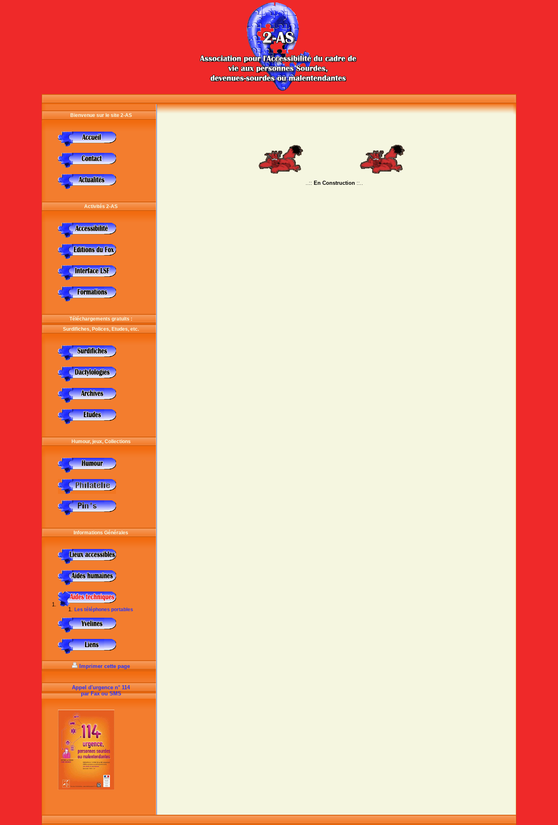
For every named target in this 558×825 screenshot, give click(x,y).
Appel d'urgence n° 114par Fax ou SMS (101, 690)
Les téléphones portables (103, 609)
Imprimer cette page (104, 666)
